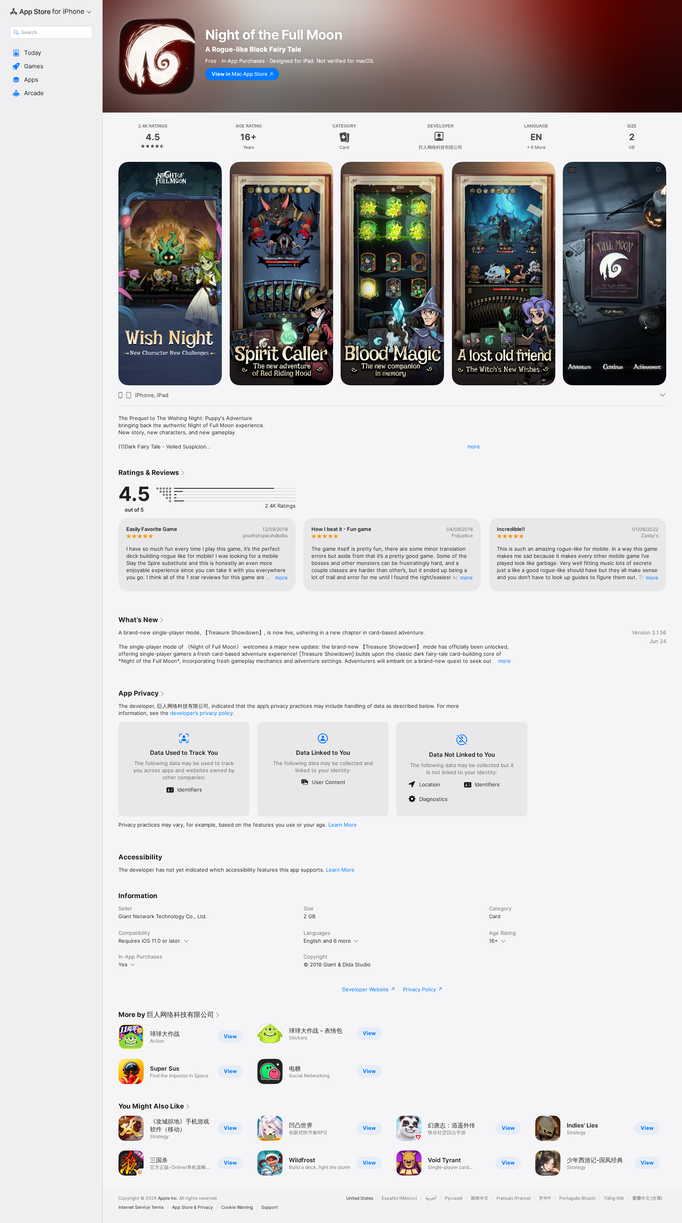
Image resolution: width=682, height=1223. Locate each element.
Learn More (342, 825)
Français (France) (514, 1198)
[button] (51, 53)
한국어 (545, 1198)
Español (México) (399, 1198)
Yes (122, 964)
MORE (281, 577)
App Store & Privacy (192, 1207)
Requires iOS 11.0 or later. (149, 941)
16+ (493, 941)
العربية (431, 1198)
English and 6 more (327, 941)
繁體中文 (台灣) (647, 1198)
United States (359, 1198)
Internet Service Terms (141, 1207)
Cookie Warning (237, 1207)
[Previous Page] (110, 273)
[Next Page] (674, 273)
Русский (454, 1198)
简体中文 (479, 1198)
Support (269, 1207)
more (473, 446)
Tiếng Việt (614, 1198)
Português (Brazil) (577, 1198)
